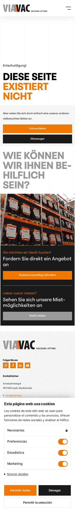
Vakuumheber (37, 128)
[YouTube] (27, 365)
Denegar (55, 490)
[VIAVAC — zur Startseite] (8, 8)
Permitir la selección (37, 502)
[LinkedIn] (20, 365)
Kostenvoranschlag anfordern (37, 275)
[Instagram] (6, 365)
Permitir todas (20, 490)
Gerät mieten (37, 316)
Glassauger (37, 139)
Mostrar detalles (17, 474)
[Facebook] (13, 365)
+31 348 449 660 (13, 396)
